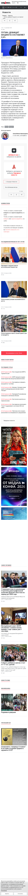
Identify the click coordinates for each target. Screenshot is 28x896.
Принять (7, 893)
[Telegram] (15, 20)
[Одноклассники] (9, 20)
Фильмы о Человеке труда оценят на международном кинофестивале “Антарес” (13, 389)
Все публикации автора (11, 187)
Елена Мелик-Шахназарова (20, 133)
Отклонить (20, 893)
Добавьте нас (13, 155)
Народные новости (16, 174)
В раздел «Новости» (12, 181)
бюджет (11, 126)
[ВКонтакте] (4, 20)
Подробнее (4, 890)
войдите (6, 212)
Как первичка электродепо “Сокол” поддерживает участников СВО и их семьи (13, 406)
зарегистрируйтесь (17, 212)
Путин (6, 126)
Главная (4, 15)
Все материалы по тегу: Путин (14, 353)
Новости (10, 15)
